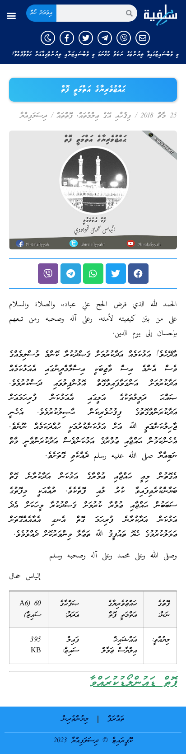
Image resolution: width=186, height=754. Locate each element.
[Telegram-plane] (105, 38)
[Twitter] (86, 38)
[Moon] (48, 38)
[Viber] (123, 38)
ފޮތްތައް (64, 116)
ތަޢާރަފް (115, 719)
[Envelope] (142, 38)
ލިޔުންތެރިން (75, 719)
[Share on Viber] (48, 273)
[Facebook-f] (67, 38)
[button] (11, 15)
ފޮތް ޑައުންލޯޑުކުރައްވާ (133, 683)
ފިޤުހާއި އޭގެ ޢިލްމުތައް (105, 116)
